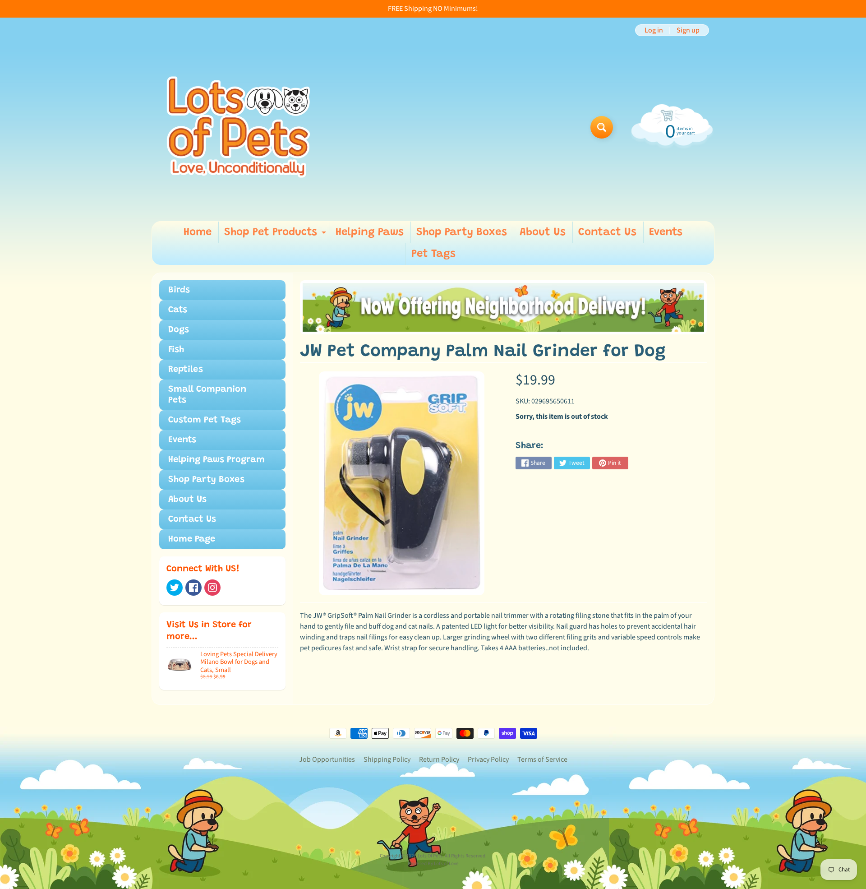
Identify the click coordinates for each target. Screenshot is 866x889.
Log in (654, 30)
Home (198, 232)
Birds (179, 290)
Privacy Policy (488, 759)
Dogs (178, 329)
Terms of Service (542, 759)
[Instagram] (212, 587)
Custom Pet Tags (204, 420)
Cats (177, 310)
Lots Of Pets (430, 855)
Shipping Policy (387, 759)
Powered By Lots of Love (433, 863)
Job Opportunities (327, 759)
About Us (543, 232)
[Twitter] (174, 587)
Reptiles (185, 369)
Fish (176, 349)
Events (665, 232)
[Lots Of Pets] (238, 127)
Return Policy (439, 759)
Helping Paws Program (216, 459)
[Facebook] (193, 587)
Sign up (688, 30)
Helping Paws (370, 232)
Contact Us (607, 232)
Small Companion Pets (207, 395)
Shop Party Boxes (461, 232)
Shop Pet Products (276, 235)
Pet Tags (433, 254)
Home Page (191, 539)
